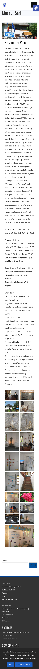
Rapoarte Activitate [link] (8, 615)
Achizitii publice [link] (7, 606)
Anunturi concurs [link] (7, 618)
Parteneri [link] (5, 593)
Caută (4, 560)
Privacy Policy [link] (24, 665)
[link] (36, 8)
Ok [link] (10, 665)
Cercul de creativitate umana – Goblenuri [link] (15, 632)
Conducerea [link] (6, 584)
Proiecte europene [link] (8, 636)
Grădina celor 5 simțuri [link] (9, 639)
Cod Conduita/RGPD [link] (8, 590)
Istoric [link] (4, 596)
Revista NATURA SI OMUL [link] (10, 599)
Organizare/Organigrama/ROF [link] (11, 587)
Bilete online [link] (6, 621)
